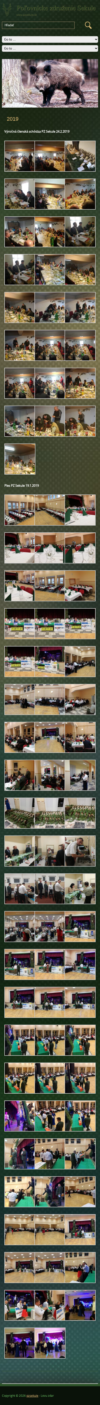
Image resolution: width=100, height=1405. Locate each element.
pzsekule (32, 1396)
